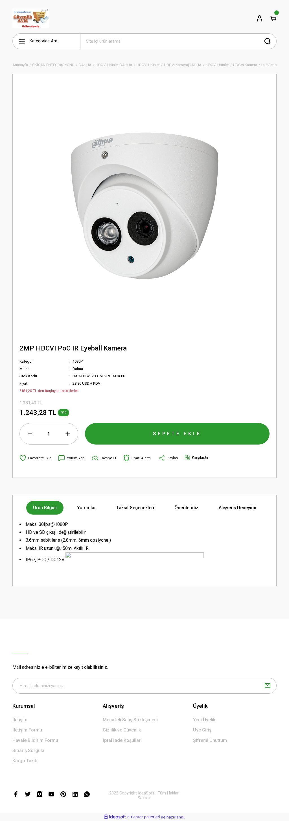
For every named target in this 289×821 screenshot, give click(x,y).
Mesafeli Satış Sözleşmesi (130, 719)
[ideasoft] (115, 817)
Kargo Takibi (25, 760)
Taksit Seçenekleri (135, 507)
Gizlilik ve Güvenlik (122, 730)
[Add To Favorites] (35, 458)
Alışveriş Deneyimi (237, 507)
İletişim (19, 719)
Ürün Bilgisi (45, 507)
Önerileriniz (186, 507)
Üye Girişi (203, 730)
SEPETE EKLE (177, 433)
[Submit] (268, 686)
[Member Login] (259, 18)
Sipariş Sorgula (28, 750)
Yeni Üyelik (204, 719)
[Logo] (30, 18)
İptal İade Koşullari (122, 740)
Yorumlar (86, 507)
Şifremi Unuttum (210, 740)
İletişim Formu (27, 730)
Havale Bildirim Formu (35, 740)
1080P (78, 361)
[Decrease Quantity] (30, 433)
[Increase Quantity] (68, 433)
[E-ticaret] (143, 817)
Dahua (78, 369)
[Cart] (273, 18)
